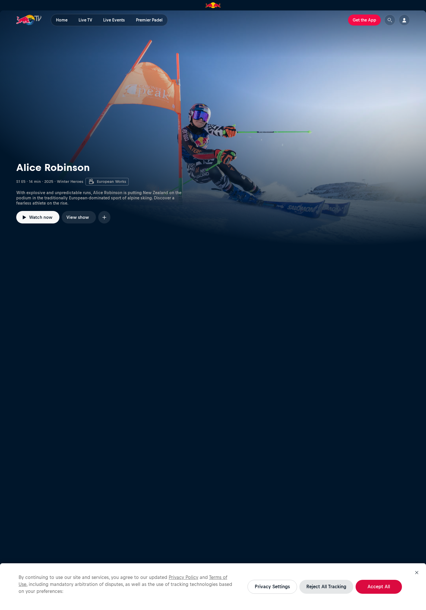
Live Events (114, 20)
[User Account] (404, 20)
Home (62, 20)
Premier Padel (149, 20)
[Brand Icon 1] (213, 5)
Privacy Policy (183, 577)
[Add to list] (104, 217)
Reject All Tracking (326, 586)
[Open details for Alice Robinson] (213, 128)
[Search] (389, 20)
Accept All (378, 586)
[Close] (417, 572)
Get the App (364, 20)
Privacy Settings (272, 586)
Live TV (85, 20)
